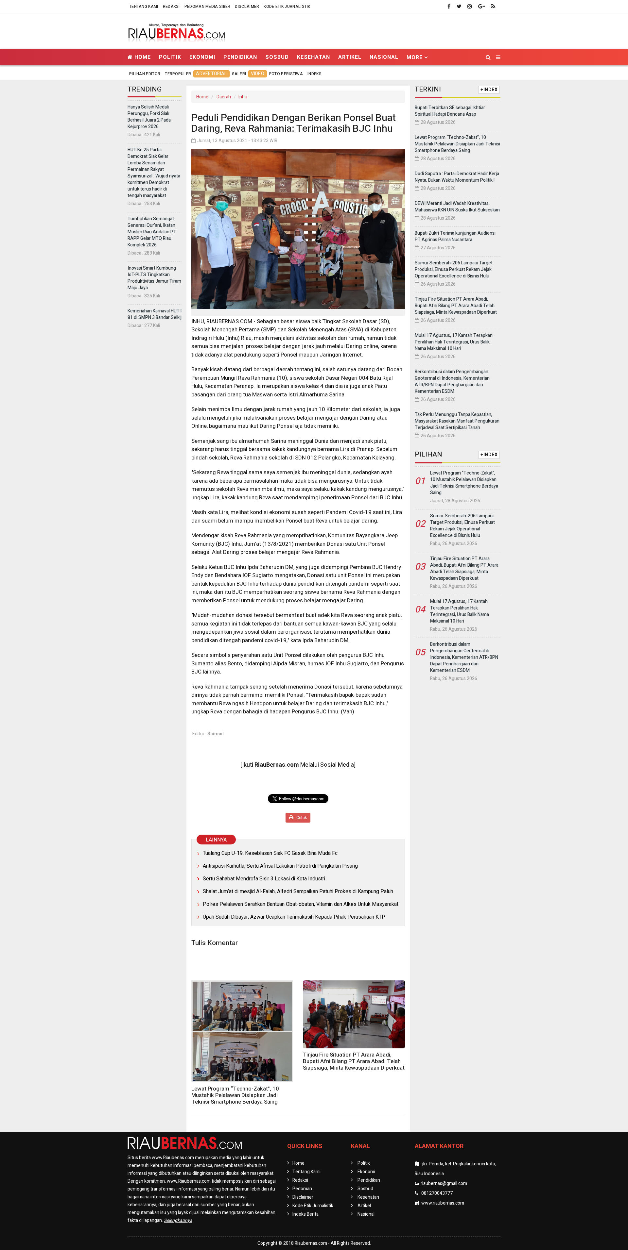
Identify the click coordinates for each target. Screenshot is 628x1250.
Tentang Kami (143, 6)
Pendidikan (240, 57)
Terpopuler (178, 74)
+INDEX (488, 89)
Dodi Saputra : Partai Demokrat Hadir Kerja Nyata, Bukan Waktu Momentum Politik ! (457, 177)
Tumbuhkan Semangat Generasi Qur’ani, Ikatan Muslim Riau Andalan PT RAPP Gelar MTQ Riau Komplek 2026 (152, 231)
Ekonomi (202, 57)
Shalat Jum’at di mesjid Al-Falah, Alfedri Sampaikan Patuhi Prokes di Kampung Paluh (298, 891)
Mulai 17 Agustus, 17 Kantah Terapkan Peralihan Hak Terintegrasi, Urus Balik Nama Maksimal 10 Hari (454, 342)
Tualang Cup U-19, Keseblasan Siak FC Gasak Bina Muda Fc (270, 853)
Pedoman (302, 1188)
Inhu (242, 96)
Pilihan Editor (144, 74)
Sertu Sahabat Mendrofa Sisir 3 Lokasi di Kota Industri (264, 879)
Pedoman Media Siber (207, 6)
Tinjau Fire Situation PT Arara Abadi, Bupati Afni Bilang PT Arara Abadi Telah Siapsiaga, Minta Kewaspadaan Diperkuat (354, 1061)
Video (257, 73)
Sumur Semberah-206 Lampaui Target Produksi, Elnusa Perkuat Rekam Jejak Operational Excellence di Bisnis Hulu (454, 269)
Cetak (301, 818)
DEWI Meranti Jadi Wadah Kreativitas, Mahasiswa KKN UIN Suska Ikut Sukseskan (457, 206)
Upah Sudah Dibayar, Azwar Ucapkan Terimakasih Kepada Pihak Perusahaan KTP (294, 917)
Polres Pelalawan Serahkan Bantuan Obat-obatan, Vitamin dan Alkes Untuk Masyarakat (300, 904)
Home (142, 57)
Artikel (349, 57)
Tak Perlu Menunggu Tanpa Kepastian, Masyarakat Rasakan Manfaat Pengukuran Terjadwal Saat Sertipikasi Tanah (457, 421)
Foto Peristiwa (286, 74)
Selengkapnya (178, 1220)
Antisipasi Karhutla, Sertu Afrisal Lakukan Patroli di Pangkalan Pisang (280, 866)
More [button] (415, 57)
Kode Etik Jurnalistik (287, 6)
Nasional (384, 57)
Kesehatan (313, 57)
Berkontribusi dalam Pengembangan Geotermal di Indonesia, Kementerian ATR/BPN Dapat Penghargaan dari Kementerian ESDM (452, 381)
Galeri (239, 74)
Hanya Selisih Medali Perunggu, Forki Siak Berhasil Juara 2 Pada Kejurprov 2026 (149, 117)
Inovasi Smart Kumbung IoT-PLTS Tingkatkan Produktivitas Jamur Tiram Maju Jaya (154, 278)
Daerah (224, 96)
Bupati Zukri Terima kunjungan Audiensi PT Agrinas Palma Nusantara (455, 236)
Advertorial (211, 73)
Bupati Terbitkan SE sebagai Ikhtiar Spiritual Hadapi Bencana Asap (450, 111)
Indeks (314, 74)
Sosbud (277, 57)
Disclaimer (247, 6)
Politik (170, 57)
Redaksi (171, 6)
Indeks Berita (305, 1214)
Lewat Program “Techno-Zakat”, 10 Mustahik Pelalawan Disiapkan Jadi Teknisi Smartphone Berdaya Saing (235, 1095)
